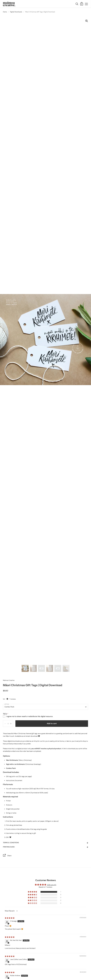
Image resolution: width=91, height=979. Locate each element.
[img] (9, 918)
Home (5, 12)
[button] (32, 892)
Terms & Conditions (11, 843)
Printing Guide (9, 847)
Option (6, 704)
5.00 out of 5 (51, 885)
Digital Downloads (16, 12)
